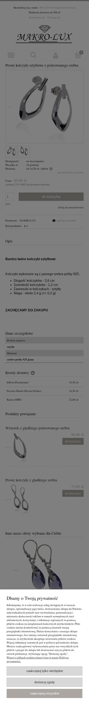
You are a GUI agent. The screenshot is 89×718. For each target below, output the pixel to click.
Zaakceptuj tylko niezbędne (44, 671)
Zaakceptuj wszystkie (44, 693)
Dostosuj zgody (44, 682)
